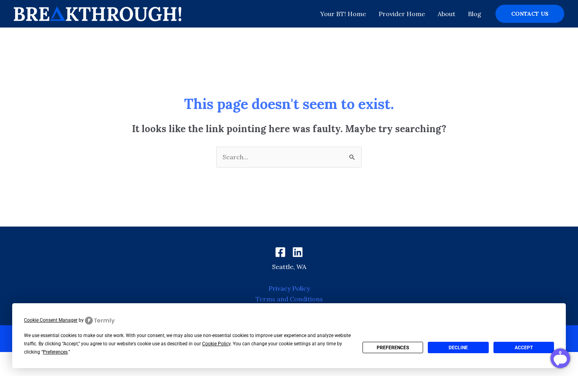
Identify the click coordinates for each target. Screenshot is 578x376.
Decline (458, 347)
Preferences (393, 347)
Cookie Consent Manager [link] (50, 320)
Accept (524, 347)
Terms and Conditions (289, 299)
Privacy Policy (289, 288)
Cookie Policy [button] (216, 344)
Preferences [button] (55, 352)
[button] (529, 14)
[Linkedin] (297, 252)
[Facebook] (280, 252)
